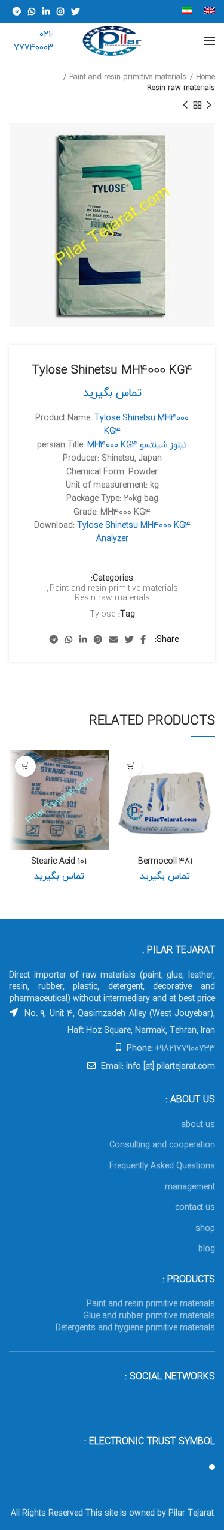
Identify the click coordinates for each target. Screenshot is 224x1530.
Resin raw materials (181, 87)
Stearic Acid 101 (59, 861)
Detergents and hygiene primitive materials (135, 1327)
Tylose (102, 614)
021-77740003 (33, 40)
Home (205, 76)
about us (198, 1124)
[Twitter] (75, 11)
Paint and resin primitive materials (127, 76)
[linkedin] (46, 11)
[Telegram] (16, 11)
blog (206, 1248)
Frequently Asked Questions (162, 1165)
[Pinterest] (98, 639)
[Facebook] (143, 639)
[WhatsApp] (31, 11)
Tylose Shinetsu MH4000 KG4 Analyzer (134, 532)
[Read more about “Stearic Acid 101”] (25, 766)
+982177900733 (185, 1048)
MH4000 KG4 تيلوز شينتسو (137, 444)
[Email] (113, 639)
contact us (195, 1207)
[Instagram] (60, 11)
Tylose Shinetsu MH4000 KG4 (141, 424)
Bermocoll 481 (165, 861)
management (190, 1186)
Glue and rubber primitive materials (149, 1315)
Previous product (209, 105)
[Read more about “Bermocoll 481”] (131, 766)
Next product (185, 105)
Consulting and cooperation (162, 1144)
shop (205, 1228)
